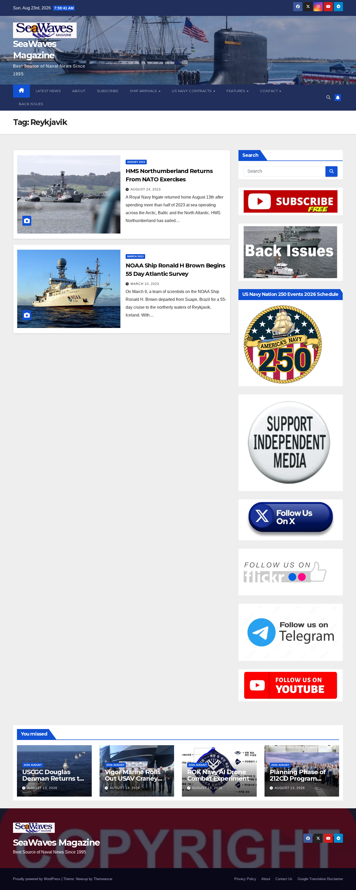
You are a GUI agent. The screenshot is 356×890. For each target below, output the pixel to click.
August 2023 (136, 161)
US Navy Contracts (192, 91)
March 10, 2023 (145, 284)
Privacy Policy (245, 879)
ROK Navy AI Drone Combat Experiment (218, 775)
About (78, 91)
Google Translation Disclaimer (320, 879)
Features (236, 91)
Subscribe (108, 91)
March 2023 (135, 256)
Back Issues (31, 104)
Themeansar (103, 879)
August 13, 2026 (42, 788)
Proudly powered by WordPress (37, 879)
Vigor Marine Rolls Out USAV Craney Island (132, 778)
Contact (269, 91)
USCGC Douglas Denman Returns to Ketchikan (52, 778)
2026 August (33, 764)
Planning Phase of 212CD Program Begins (298, 778)
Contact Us (283, 879)
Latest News (48, 91)
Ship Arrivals (144, 91)
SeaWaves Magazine (56, 842)
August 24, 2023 (146, 189)
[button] (328, 97)
